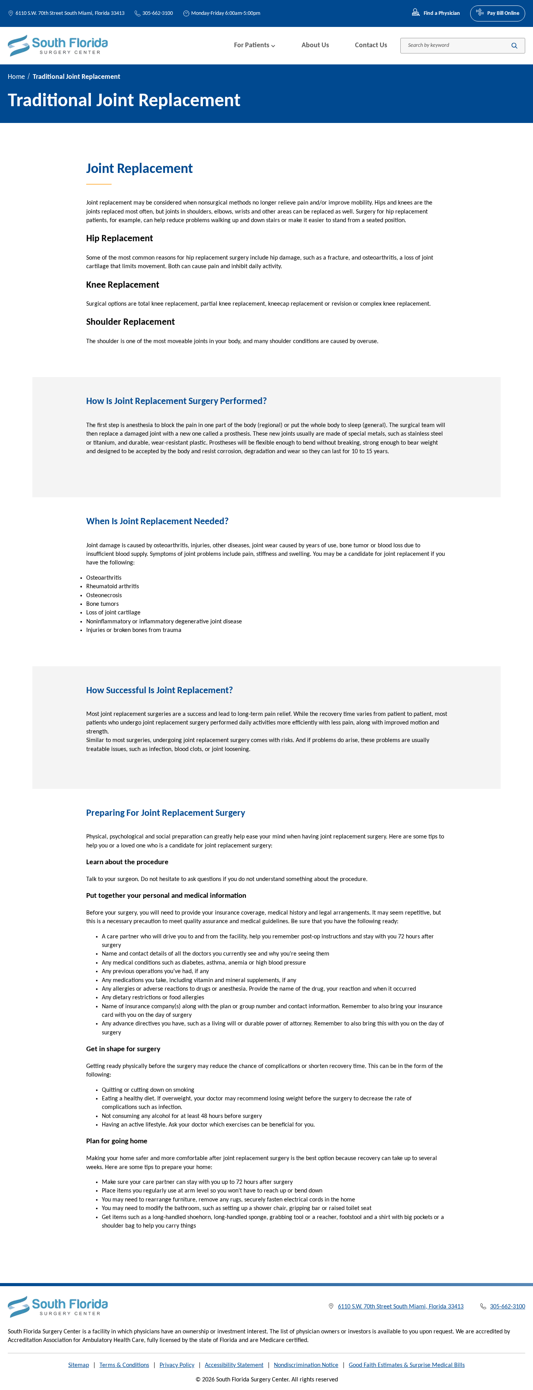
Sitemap (78, 1365)
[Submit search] (514, 45)
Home (16, 77)
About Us (315, 45)
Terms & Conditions (124, 1365)
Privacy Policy (177, 1365)
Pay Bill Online (503, 13)
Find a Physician (442, 13)
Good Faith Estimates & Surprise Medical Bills (407, 1365)
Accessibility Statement (234, 1365)
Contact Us (371, 45)
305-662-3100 (157, 13)
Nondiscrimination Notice (306, 1365)
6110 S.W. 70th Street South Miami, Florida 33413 (70, 13)
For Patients (251, 45)
